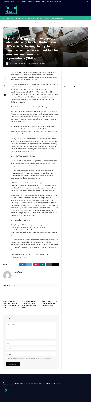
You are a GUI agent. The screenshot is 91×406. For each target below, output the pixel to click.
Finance (17, 18)
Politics (24, 18)
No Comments (32, 63)
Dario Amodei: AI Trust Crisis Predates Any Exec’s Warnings (49, 303)
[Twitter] (5, 81)
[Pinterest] (5, 90)
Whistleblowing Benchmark (39, 183)
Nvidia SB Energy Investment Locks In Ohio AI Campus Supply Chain (11, 304)
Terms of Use (49, 1)
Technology (39, 18)
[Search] (87, 18)
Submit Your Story (39, 1)
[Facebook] (5, 77)
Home (18, 1)
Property (47, 18)
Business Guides (57, 18)
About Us (24, 1)
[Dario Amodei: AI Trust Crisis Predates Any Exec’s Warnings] (50, 294)
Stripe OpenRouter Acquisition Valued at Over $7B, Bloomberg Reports (30, 304)
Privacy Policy (58, 1)
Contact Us (31, 1)
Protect (13, 72)
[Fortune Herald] (11, 9)
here (29, 257)
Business (10, 18)
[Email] (5, 95)
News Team (14, 63)
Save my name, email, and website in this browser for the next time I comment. (30, 358)
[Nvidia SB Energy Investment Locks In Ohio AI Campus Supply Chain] (11, 294)
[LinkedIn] (5, 86)
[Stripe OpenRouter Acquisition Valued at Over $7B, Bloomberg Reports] (30, 294)
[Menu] (4, 18)
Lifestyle (31, 18)
